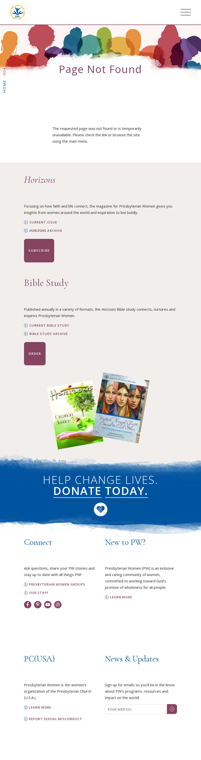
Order (34, 353)
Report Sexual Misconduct (55, 719)
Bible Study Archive (48, 333)
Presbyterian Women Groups (57, 584)
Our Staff (39, 592)
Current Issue (43, 222)
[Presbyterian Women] (17, 12)
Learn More (121, 597)
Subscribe (39, 250)
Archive (45, 230)
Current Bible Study (49, 325)
